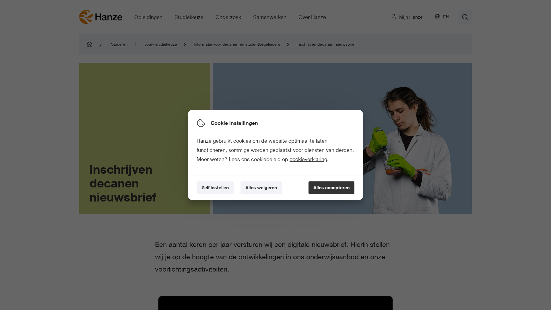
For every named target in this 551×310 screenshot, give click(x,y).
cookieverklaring (308, 159)
